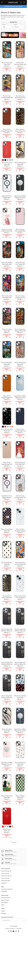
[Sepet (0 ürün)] (24, 2)
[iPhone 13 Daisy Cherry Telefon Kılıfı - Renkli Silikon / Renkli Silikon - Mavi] (8, 427)
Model (15, 24)
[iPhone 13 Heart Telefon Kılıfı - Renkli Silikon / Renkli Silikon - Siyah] (10, 826)
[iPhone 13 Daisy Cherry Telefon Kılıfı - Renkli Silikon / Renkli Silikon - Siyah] (3, 427)
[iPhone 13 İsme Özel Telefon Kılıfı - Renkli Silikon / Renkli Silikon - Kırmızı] (3, 160)
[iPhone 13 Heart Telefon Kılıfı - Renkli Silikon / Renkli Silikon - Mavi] (8, 826)
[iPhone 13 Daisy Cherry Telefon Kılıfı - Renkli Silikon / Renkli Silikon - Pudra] (10, 427)
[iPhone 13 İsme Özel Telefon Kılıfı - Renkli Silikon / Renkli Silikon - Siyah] (5, 160)
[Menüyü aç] (2, 2)
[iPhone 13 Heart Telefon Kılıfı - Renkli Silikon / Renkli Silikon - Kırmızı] (3, 826)
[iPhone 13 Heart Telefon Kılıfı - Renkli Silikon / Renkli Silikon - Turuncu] (12, 826)
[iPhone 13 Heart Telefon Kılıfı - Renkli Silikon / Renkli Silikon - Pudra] (5, 826)
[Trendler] (10, 35)
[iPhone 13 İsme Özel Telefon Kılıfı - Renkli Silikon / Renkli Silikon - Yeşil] (12, 160)
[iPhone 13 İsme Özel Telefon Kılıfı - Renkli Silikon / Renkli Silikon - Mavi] (10, 160)
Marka (3, 24)
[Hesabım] (21, 2)
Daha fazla (3, 18)
